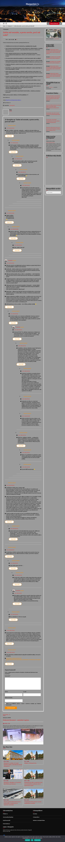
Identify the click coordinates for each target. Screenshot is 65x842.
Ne (32, 840)
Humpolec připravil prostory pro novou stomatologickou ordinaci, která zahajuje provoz (53, 129)
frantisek (10, 260)
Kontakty (35, 813)
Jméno (6, 691)
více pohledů (56, 38)
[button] (48, 23)
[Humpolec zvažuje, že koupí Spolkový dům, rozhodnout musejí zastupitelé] (13, 755)
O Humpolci (5, 29)
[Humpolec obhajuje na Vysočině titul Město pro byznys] (13, 774)
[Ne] (63, 838)
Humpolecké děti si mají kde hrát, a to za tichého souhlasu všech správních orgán (33, 784)
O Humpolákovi (36, 817)
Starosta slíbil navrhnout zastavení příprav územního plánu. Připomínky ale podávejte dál (53, 106)
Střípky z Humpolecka (30, 763)
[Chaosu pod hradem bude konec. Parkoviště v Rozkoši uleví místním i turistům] (13, 793)
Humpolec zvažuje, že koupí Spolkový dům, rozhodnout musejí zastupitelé (13, 764)
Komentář (7, 676)
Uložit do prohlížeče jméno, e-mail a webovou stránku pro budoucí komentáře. (23, 704)
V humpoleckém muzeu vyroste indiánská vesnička (32, 802)
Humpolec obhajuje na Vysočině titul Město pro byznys (12, 783)
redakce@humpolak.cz (50, 142)
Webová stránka (8, 697)
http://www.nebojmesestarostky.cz (13, 100)
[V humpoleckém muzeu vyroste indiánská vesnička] (33, 793)
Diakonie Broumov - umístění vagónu (16, 720)
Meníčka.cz (51, 87)
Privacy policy (37, 840)
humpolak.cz (32, 4)
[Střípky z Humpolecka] (33, 755)
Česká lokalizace (6, 823)
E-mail (24, 691)
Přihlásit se (5, 813)
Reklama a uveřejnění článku (39, 820)
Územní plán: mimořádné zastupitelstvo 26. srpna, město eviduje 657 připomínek (53, 121)
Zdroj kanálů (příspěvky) (8, 817)
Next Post (5, 714)
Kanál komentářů (6, 820)
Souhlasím (27, 840)
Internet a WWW (7, 717)
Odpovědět (9, 136)
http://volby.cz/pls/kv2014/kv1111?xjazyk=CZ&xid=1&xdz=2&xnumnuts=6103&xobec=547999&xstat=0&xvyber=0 (23, 660)
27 (16, 39)
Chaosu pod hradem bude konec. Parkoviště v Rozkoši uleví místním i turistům (12, 803)
